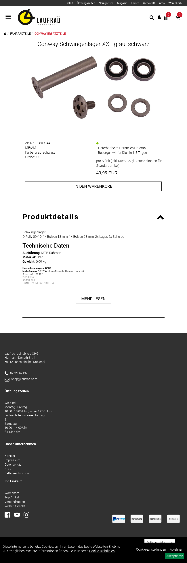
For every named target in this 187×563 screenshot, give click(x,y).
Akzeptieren (174, 556)
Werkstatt (149, 3)
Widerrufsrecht (15, 506)
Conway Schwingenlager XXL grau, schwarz (93, 44)
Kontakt (10, 456)
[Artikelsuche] (152, 18)
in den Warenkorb (93, 186)
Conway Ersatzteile (50, 33)
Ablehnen (176, 549)
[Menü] (8, 17)
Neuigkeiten (106, 3)
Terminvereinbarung (31, 415)
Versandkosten (15, 502)
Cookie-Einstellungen (151, 549)
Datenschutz (13, 464)
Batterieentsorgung (17, 473)
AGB (8, 469)
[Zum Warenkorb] (178, 18)
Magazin (122, 3)
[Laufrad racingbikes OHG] (44, 17)
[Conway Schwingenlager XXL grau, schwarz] (93, 87)
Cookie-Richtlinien (102, 551)
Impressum (12, 460)
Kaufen (135, 3)
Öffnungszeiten (86, 3)
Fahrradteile (20, 33)
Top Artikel (12, 497)
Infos (162, 3)
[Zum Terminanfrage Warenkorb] (166, 18)
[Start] (5, 33)
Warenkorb (175, 3)
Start (70, 3)
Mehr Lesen (93, 298)
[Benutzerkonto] (159, 17)
